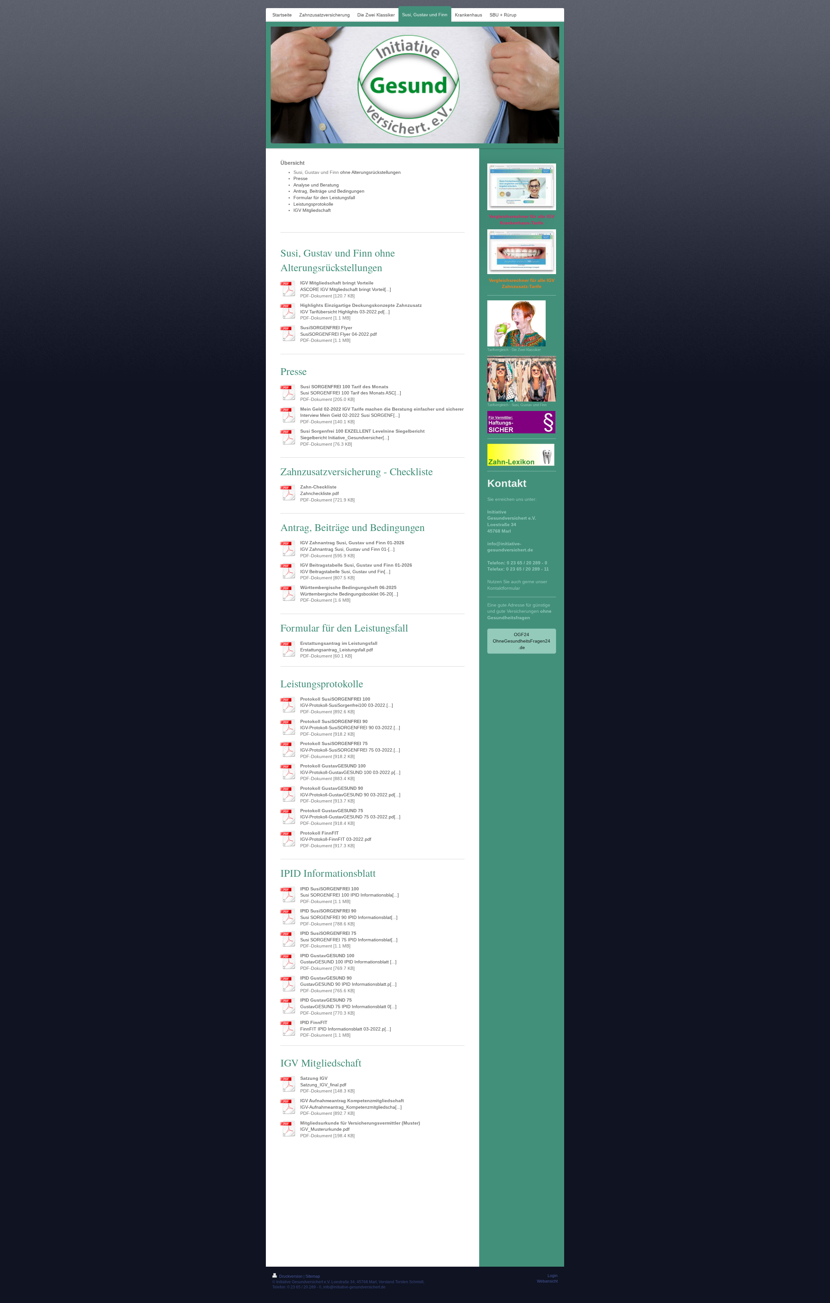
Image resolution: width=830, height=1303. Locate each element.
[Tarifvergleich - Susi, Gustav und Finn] (521, 378)
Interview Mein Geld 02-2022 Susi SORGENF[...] (350, 415)
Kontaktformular (503, 588)
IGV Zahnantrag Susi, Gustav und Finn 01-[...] (347, 549)
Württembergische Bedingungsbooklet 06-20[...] (349, 594)
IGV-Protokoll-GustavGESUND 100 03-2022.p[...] (350, 772)
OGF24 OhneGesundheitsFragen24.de (521, 641)
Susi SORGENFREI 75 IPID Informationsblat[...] (348, 939)
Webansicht (547, 1281)
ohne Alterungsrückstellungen (370, 172)
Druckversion (290, 1276)
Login (553, 1275)
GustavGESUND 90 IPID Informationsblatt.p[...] (348, 984)
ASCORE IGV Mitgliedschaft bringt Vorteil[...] (345, 289)
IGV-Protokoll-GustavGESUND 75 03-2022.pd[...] (350, 816)
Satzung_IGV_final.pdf (323, 1084)
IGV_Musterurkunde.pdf (325, 1129)
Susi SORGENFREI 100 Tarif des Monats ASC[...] (350, 392)
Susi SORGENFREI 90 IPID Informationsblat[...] (348, 917)
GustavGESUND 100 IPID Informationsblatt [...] (348, 961)
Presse (300, 178)
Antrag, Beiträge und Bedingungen (328, 191)
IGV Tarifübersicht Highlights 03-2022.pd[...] (345, 311)
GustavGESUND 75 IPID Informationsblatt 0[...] (348, 1006)
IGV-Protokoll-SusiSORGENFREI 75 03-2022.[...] (350, 750)
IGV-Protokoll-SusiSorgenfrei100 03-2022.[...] (346, 705)
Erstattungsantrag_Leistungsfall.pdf (336, 649)
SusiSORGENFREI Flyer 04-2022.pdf (338, 334)
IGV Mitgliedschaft (312, 210)
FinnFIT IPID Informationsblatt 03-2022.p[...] (345, 1029)
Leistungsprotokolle (313, 204)
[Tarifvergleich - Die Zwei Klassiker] (516, 323)
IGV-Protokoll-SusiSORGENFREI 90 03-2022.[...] (350, 727)
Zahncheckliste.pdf (319, 493)
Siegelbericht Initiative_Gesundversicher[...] (344, 437)
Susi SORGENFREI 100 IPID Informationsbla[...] (349, 895)
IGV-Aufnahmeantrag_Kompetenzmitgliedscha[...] (351, 1107)
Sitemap (312, 1276)
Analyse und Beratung (316, 184)
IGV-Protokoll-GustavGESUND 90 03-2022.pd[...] (350, 794)
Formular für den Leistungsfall (324, 197)
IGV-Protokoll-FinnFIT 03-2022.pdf (335, 839)
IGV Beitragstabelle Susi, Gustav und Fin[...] (345, 571)
